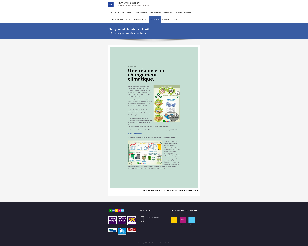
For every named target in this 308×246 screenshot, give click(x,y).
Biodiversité (187, 12)
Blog (175, 19)
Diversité (128, 19)
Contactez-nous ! (167, 19)
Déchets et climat (155, 19)
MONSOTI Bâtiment (129, 2)
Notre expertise (115, 12)
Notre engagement (155, 12)
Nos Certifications (127, 12)
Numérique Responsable (140, 19)
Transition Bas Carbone (117, 19)
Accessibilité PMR (168, 12)
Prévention (179, 12)
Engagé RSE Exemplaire (141, 12)
